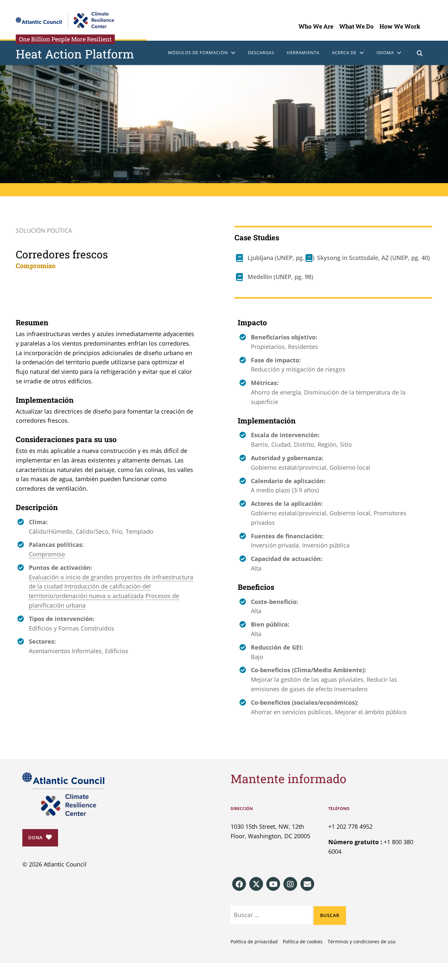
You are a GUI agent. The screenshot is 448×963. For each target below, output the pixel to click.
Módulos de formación (198, 52)
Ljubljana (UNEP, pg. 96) (281, 258)
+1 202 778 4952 (350, 826)
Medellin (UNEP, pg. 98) (280, 277)
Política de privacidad (254, 941)
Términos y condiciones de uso (362, 941)
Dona (35, 837)
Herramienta (303, 52)
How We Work (399, 26)
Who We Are (315, 26)
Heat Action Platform (75, 54)
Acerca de (344, 52)
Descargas (261, 52)
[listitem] (239, 884)
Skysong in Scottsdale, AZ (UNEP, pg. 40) (373, 258)
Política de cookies (303, 941)
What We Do (356, 26)
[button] (420, 54)
